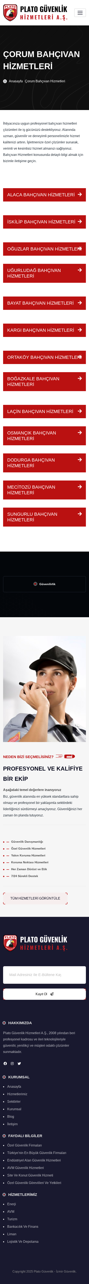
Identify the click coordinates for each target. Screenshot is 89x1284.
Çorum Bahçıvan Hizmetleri (45, 81)
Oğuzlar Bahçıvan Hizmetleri (44, 249)
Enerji (11, 1204)
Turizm (12, 1219)
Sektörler (13, 1101)
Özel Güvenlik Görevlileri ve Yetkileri (34, 1183)
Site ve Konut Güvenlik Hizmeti (30, 1175)
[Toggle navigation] (80, 13)
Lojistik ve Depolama (22, 1241)
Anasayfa (16, 81)
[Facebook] (5, 1063)
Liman (11, 1234)
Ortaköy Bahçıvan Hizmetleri (44, 357)
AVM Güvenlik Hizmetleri (25, 1168)
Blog (10, 1116)
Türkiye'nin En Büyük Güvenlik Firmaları (36, 1153)
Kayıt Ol (42, 994)
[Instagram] (12, 1063)
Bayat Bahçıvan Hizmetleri (40, 303)
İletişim (12, 1124)
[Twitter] (19, 1063)
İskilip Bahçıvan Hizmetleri (41, 221)
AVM (10, 1211)
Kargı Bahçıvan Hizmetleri (40, 330)
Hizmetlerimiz (17, 1094)
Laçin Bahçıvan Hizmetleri (40, 411)
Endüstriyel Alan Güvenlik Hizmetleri (34, 1160)
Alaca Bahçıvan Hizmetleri (41, 194)
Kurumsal (14, 1109)
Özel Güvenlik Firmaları (24, 1145)
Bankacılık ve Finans (22, 1226)
